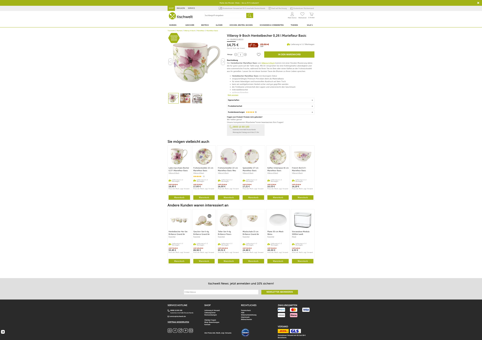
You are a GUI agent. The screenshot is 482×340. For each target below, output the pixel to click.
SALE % (310, 25)
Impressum (245, 317)
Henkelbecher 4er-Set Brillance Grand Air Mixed (178, 232)
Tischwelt (171, 31)
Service (191, 8)
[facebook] (175, 332)
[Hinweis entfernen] (478, 3)
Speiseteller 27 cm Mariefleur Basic (250, 169)
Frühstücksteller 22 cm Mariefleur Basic (203, 169)
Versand (242, 48)
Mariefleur (201, 31)
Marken (179, 31)
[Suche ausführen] (249, 15)
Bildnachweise (246, 319)
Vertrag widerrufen (178, 322)
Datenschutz (246, 310)
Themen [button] (294, 25)
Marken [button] (172, 25)
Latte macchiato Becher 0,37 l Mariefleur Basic (179, 169)
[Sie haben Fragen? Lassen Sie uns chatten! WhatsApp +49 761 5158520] (170, 332)
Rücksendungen (210, 315)
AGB (242, 313)
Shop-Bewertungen (211, 322)
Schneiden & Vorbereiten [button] (272, 25)
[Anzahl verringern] (236, 54)
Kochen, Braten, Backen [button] (241, 25)
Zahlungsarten (210, 313)
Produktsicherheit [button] (235, 106)
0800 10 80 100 (241, 126)
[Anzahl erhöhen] (245, 54)
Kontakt (207, 324)
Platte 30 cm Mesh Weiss (275, 232)
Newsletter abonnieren (279, 292)
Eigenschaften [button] (233, 100)
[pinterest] (185, 332)
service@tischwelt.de (178, 316)
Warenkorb (179, 197)
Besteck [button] (205, 25)
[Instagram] (180, 332)
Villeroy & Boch (189, 31)
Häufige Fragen (210, 320)
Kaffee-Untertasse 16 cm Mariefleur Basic (278, 169)
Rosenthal (172, 237)
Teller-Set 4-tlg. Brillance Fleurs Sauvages (224, 232)
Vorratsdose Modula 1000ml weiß (300, 232)
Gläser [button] (219, 25)
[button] (258, 54)
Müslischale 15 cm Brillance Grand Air (251, 232)
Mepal (294, 237)
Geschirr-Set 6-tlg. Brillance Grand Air (201, 232)
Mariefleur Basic (212, 31)
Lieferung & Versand (212, 310)
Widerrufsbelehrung (248, 315)
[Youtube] (191, 332)
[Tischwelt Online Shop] (181, 16)
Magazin (181, 8)
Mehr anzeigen (233, 95)
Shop (171, 8)
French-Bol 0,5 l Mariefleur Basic (299, 169)
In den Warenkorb (289, 55)
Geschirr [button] (189, 25)
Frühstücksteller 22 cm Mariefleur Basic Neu (228, 169)
